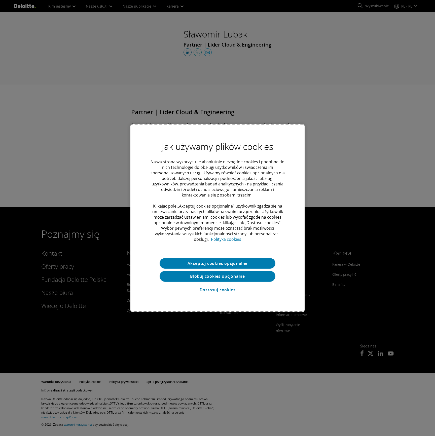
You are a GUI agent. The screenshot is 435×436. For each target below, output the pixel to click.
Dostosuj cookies (218, 290)
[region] (217, 218)
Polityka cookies (226, 239)
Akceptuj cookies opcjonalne (218, 263)
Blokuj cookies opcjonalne (217, 276)
